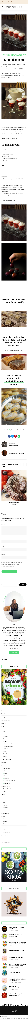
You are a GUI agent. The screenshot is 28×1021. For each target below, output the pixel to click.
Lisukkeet (5, 741)
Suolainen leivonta (5, 786)
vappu (4, 802)
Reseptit (19, 55)
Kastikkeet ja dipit (8, 744)
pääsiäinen (5, 805)
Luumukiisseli (9, 67)
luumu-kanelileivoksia (15, 344)
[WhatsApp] (18, 436)
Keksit (5, 775)
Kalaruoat (5, 736)
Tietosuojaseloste (5, 832)
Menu (25, 7)
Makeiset (3, 762)
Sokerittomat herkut (6, 759)
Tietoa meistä (4, 827)
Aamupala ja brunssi (8, 729)
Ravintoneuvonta (5, 720)
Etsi (2, 582)
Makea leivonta (6, 768)
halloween (5, 807)
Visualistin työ (4, 714)
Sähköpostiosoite (5, 547)
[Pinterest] (15, 436)
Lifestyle (3, 816)
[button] (14, 4)
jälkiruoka (6, 430)
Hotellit (4, 819)
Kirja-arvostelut (6, 824)
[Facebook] (9, 436)
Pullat (5, 773)
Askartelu (3, 839)
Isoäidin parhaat (6, 54)
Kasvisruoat (6, 739)
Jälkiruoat (15, 54)
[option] (14, 487)
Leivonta (3, 765)
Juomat (3, 794)
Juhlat (24, 54)
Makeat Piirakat (8, 783)
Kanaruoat (5, 734)
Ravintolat (5, 821)
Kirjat (4, 829)
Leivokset (6, 778)
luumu (13, 430)
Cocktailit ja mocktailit (8, 797)
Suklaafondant (14, 503)
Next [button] (25, 464)
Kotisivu (3, 554)
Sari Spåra (4, 659)
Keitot (4, 751)
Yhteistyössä (4, 836)
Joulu (20, 54)
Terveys (3, 717)
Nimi (2, 539)
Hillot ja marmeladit (9, 749)
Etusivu (3, 710)
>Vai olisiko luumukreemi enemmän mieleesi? (14, 301)
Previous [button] (22, 464)
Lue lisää (14, 652)
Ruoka (2, 726)
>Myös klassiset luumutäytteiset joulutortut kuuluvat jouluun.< (14, 379)
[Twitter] (12, 436)
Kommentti (4, 524)
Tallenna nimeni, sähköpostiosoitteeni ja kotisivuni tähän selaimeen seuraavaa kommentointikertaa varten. (11, 564)
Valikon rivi (11, 648)
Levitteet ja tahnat (8, 746)
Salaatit (5, 754)
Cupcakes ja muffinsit (9, 780)
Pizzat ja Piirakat (7, 789)
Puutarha (3, 723)
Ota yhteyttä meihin (6, 842)
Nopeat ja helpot (11, 55)
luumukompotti (21, 430)
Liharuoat (5, 731)
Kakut (5, 771)
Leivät (4, 791)
